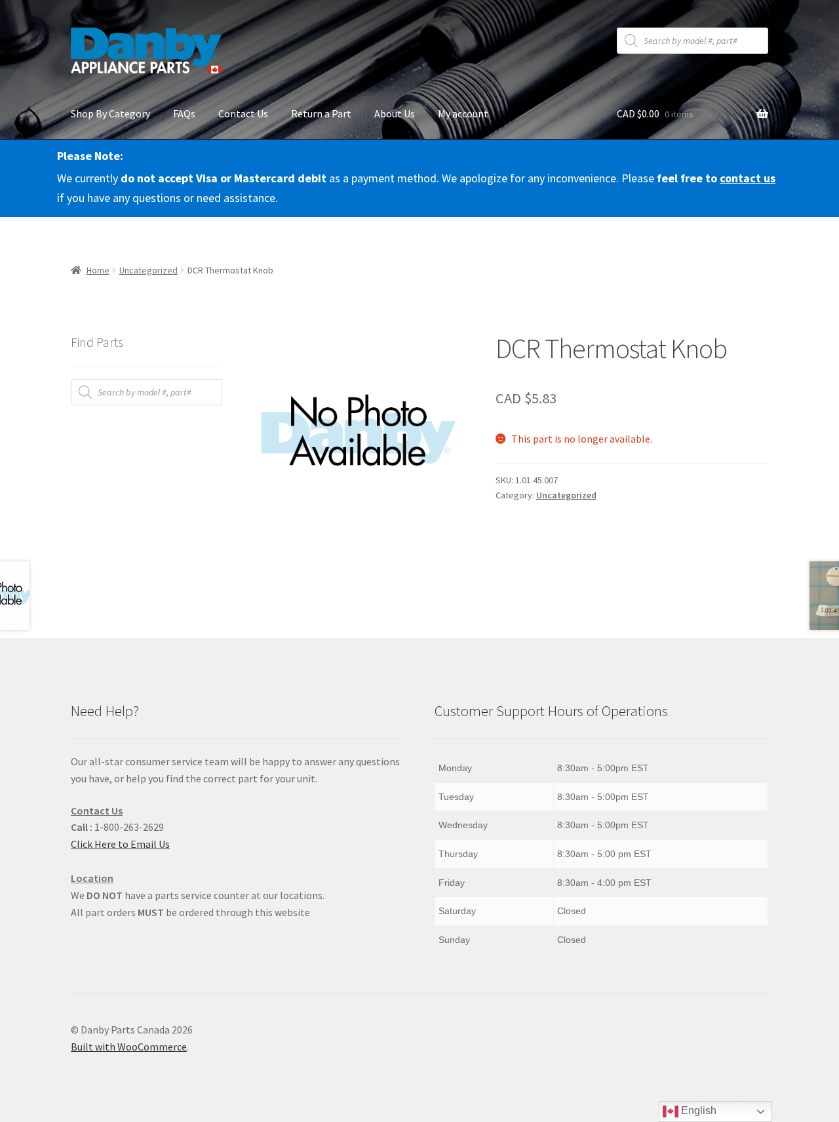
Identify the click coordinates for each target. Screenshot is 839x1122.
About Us (394, 113)
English (697, 1110)
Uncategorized (148, 270)
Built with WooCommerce (129, 1046)
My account (463, 113)
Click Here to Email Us (120, 844)
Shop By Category (110, 113)
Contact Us (243, 113)
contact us (747, 178)
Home (98, 270)
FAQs (184, 113)
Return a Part (321, 113)
